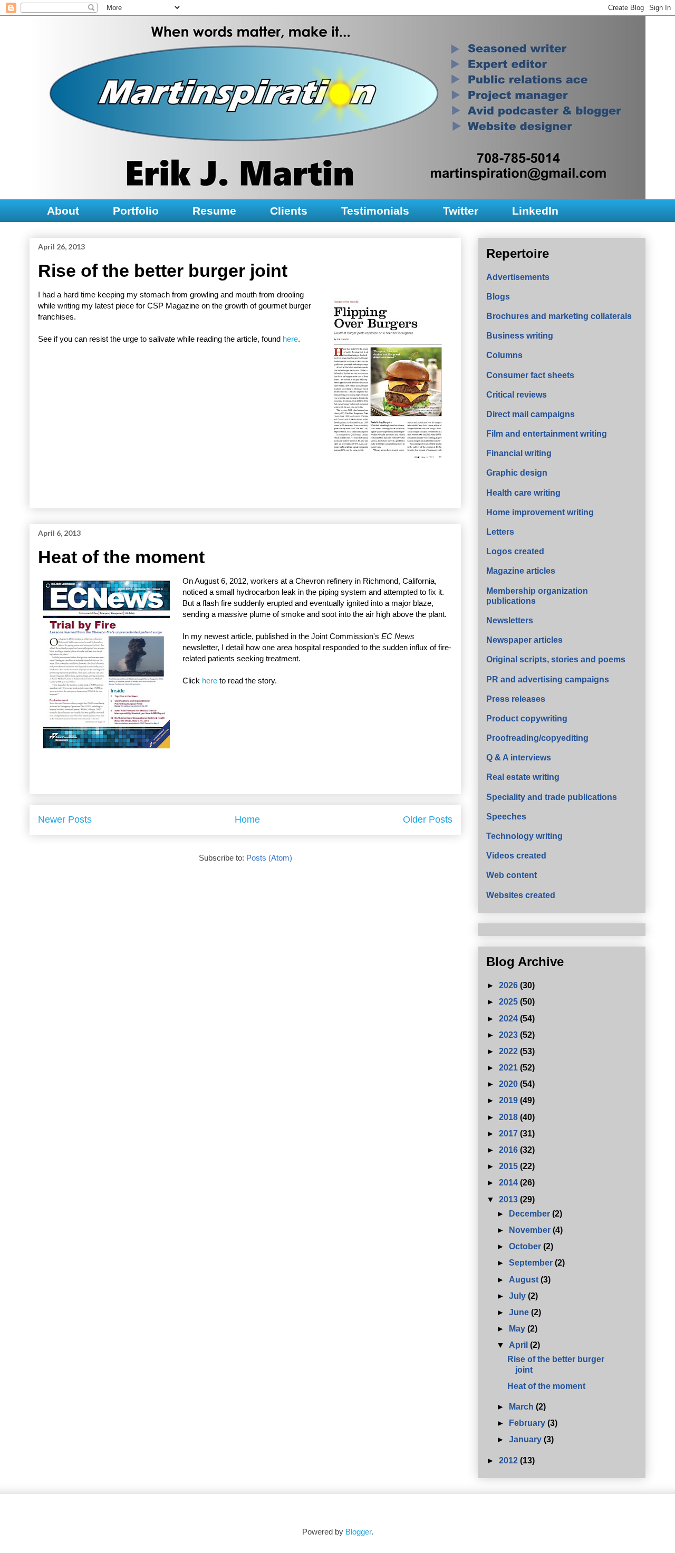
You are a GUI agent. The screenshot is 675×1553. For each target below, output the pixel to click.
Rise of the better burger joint (162, 271)
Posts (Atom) (269, 857)
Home (247, 819)
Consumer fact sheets (530, 375)
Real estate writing (523, 777)
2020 (509, 1083)
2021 (509, 1067)
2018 (509, 1117)
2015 (509, 1166)
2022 (509, 1051)
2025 (509, 1001)
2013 (509, 1199)
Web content (511, 875)
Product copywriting (526, 718)
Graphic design (516, 472)
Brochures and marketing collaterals (559, 316)
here (290, 338)
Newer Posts (65, 819)
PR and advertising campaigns (547, 679)
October (526, 1246)
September (532, 1262)
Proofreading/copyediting (537, 738)
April (519, 1344)
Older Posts (427, 819)
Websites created (520, 895)
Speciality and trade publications (551, 797)
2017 (509, 1133)
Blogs (498, 296)
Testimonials (375, 211)
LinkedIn (535, 211)
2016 (509, 1149)
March (522, 1406)
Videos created (516, 855)
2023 (509, 1034)
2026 (509, 985)
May (518, 1328)
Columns (504, 355)
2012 (509, 1460)
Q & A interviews (518, 757)
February (528, 1423)
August (525, 1279)
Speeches (506, 816)
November (531, 1230)
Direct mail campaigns (530, 414)
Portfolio (136, 211)
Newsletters (509, 620)
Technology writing (524, 836)
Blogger (358, 1531)
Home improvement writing (540, 512)
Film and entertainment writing (546, 433)
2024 (509, 1018)
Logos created (515, 551)
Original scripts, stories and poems (555, 659)
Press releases (515, 698)
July (518, 1295)
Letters (500, 531)
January (526, 1439)
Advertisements (517, 277)
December (530, 1213)
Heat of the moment (121, 557)
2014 (509, 1182)
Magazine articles (520, 570)
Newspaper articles (524, 639)
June (520, 1312)
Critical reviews (516, 394)
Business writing (519, 335)
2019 (509, 1100)
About (63, 211)
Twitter (460, 211)
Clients (288, 211)
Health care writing (523, 492)
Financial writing (519, 453)
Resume (214, 211)
